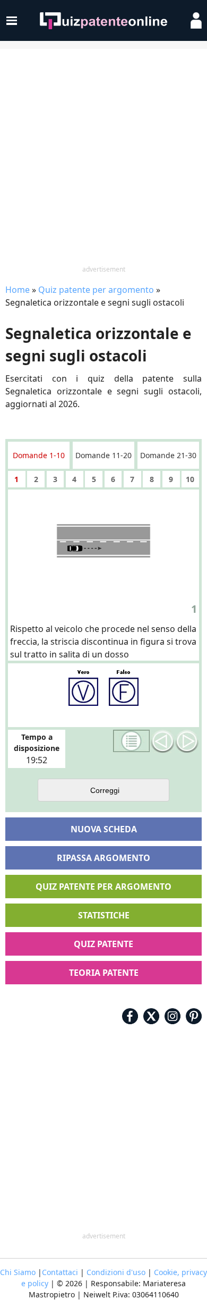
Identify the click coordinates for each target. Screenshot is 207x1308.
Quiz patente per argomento (96, 290)
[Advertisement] (103, 157)
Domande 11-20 (103, 455)
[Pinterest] (194, 1016)
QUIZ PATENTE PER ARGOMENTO (103, 886)
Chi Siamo (18, 1272)
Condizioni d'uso (116, 1272)
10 (190, 479)
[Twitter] (151, 1016)
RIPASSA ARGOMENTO (103, 858)
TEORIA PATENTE (104, 972)
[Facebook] (130, 1016)
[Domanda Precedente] (162, 741)
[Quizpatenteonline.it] (103, 20)
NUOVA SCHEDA (104, 829)
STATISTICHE (104, 915)
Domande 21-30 (168, 455)
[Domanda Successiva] (187, 741)
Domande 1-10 (39, 455)
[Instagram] (172, 1016)
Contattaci (60, 1272)
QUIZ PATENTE (103, 944)
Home (17, 290)
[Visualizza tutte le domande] (131, 741)
